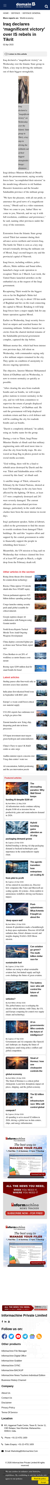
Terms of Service (9, 1412)
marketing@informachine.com (24, 1451)
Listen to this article (18, 54)
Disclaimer (6, 1403)
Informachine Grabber (11, 1361)
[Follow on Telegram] (25, 1336)
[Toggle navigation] (4, 5)
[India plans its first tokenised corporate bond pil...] (41, 694)
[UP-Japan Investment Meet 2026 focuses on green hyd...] (41, 738)
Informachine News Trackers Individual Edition (23, 1375)
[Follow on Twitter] (11, 1336)
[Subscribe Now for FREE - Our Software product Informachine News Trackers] (25, 1200)
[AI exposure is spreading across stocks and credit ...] (41, 768)
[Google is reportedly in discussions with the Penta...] (41, 620)
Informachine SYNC (10, 1365)
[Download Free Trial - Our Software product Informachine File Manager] (25, 1157)
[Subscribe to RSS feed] (39, 1336)
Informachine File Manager (14, 1351)
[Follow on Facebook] (4, 1336)
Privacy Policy (8, 1407)
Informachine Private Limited (24, 1462)
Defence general (32, 13)
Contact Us (6, 1398)
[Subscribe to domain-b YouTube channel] (18, 1336)
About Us (5, 1393)
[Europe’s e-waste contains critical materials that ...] (41, 704)
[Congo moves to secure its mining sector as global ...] (41, 608)
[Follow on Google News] (32, 1336)
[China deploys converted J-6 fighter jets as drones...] (41, 645)
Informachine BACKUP (12, 1370)
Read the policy (40, 1478)
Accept (43, 1482)
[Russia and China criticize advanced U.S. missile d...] (41, 588)
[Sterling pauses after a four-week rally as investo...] (41, 684)
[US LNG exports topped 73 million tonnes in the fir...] (41, 714)
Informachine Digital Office (13, 1356)
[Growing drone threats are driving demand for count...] (41, 579)
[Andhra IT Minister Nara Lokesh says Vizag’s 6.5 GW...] (41, 758)
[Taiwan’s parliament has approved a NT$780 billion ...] (41, 597)
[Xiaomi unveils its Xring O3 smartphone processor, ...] (41, 726)
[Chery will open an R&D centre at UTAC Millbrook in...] (41, 748)
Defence (15, 13)
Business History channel (13, 1380)
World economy (27, 18)
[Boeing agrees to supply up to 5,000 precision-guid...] (41, 669)
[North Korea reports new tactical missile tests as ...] (41, 633)
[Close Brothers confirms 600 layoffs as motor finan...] (41, 658)
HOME (6, 13)
